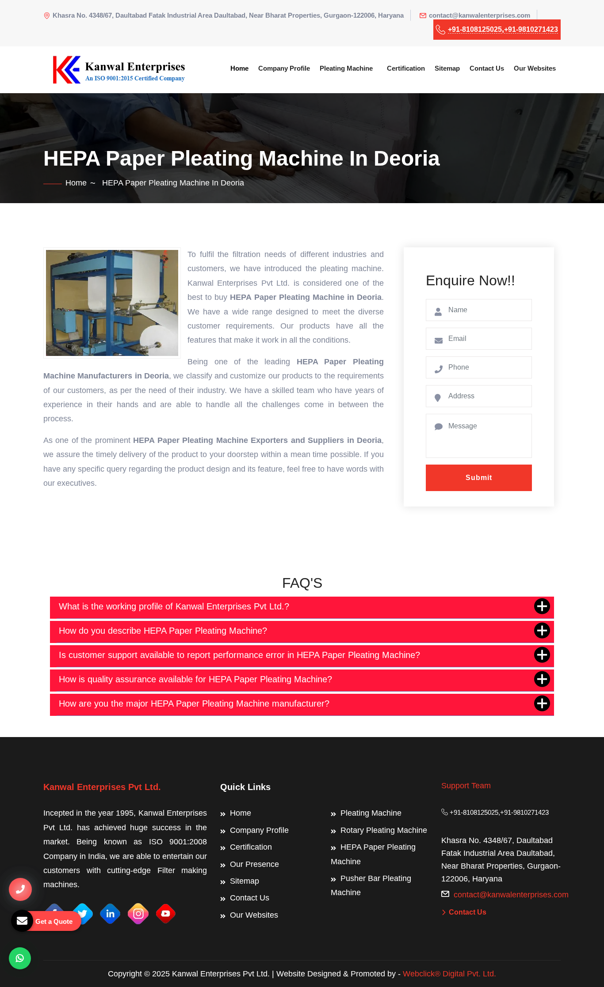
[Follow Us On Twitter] (82, 913)
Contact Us (487, 68)
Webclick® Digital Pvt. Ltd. (449, 973)
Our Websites (535, 68)
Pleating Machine (346, 68)
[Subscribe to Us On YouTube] (166, 913)
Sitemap (447, 68)
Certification (406, 68)
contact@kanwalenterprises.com (479, 15)
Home (239, 68)
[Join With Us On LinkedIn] (110, 913)
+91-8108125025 (475, 29)
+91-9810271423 (531, 29)
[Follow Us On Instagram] (138, 913)
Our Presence (254, 864)
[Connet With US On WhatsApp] (20, 958)
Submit (479, 477)
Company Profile (284, 68)
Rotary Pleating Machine (383, 830)
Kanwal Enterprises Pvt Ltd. (102, 787)
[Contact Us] (20, 882)
